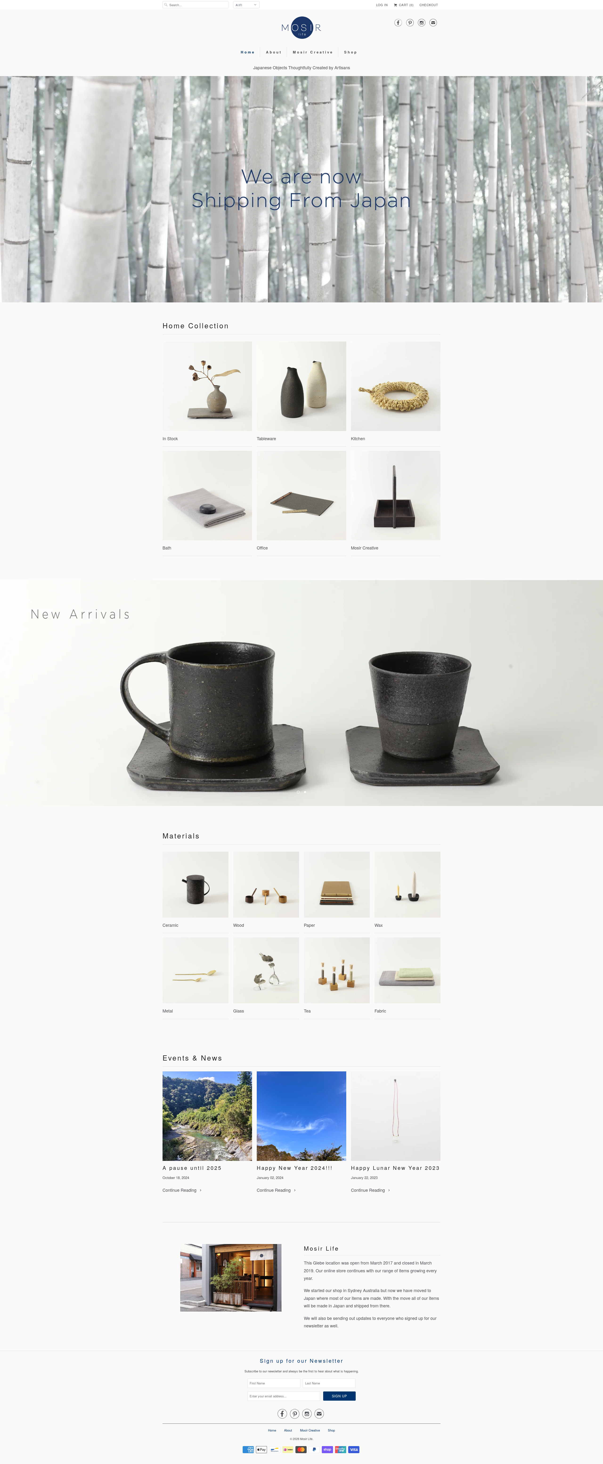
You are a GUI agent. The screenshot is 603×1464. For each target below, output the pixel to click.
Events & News (193, 1058)
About (274, 52)
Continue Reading (180, 1190)
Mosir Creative (313, 52)
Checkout (429, 5)
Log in (382, 5)
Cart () (406, 5)
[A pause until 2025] (207, 1116)
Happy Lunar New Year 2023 (395, 1167)
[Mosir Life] (301, 27)
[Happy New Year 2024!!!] (301, 1116)
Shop (351, 52)
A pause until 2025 (192, 1167)
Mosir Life (306, 1439)
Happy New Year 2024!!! (295, 1167)
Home (248, 52)
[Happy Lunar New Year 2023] (395, 1116)
